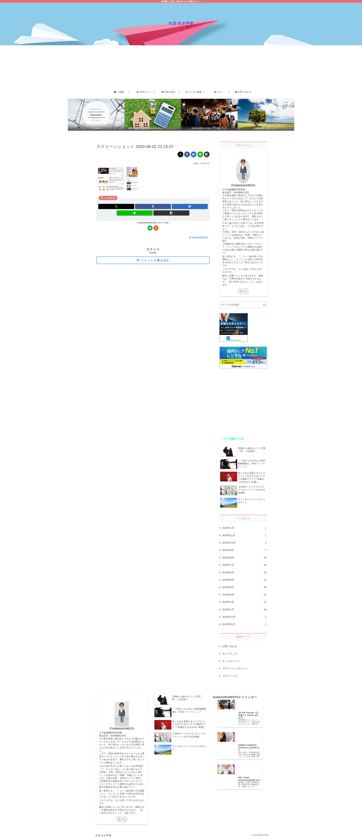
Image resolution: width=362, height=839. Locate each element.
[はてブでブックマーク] (193, 154)
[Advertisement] (181, 66)
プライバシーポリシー (234, 668)
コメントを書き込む (155, 260)
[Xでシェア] (180, 154)
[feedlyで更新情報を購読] (150, 227)
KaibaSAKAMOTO (244, 185)
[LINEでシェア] (200, 154)
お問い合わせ (229, 646)
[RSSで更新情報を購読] (156, 227)
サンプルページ (231, 661)
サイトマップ (229, 653)
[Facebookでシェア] (187, 154)
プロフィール (229, 675)
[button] (207, 154)
